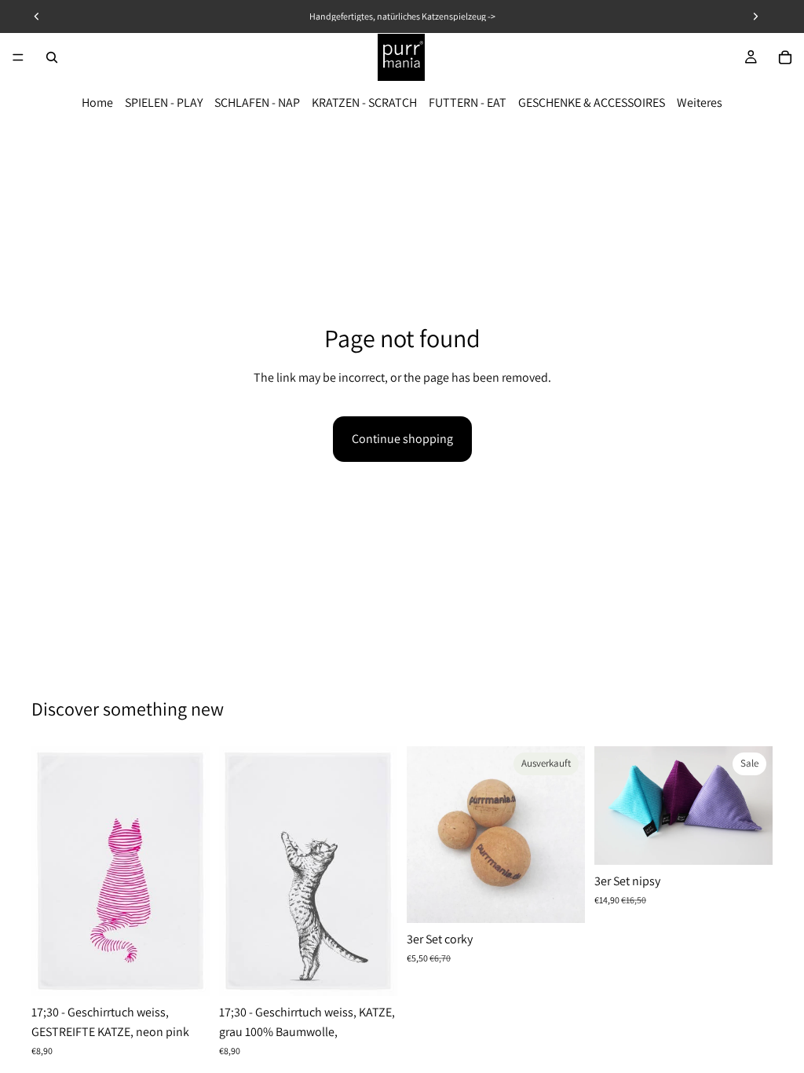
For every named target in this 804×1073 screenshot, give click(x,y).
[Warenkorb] (785, 57)
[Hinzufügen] (185, 972)
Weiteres (699, 102)
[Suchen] (52, 57)
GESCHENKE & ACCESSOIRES (591, 102)
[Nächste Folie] (755, 806)
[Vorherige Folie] (611, 806)
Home (97, 102)
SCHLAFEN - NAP (257, 102)
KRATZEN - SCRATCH (364, 102)
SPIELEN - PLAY (164, 102)
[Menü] (18, 57)
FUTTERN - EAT (467, 102)
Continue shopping (402, 438)
